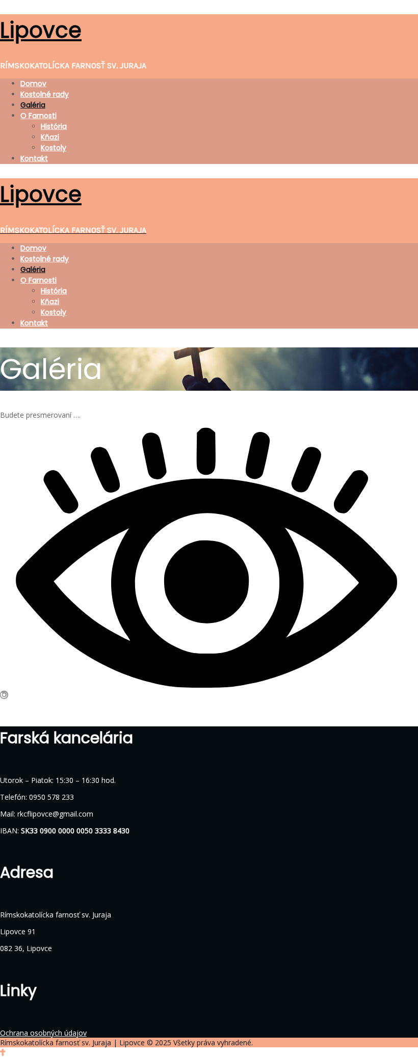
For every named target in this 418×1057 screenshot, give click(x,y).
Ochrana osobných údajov (43, 1033)
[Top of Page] (3, 1052)
